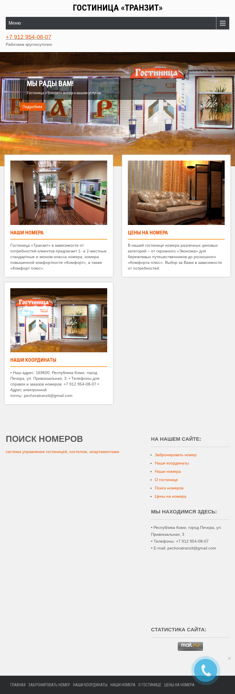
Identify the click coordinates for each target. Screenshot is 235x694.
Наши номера (27, 233)
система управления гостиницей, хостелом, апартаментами (62, 451)
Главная (18, 685)
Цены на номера (148, 233)
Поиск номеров (169, 488)
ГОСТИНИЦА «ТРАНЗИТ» (117, 8)
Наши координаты (33, 360)
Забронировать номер (176, 454)
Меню (15, 23)
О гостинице (166, 479)
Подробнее (32, 106)
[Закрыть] (229, 658)
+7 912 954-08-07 (28, 37)
